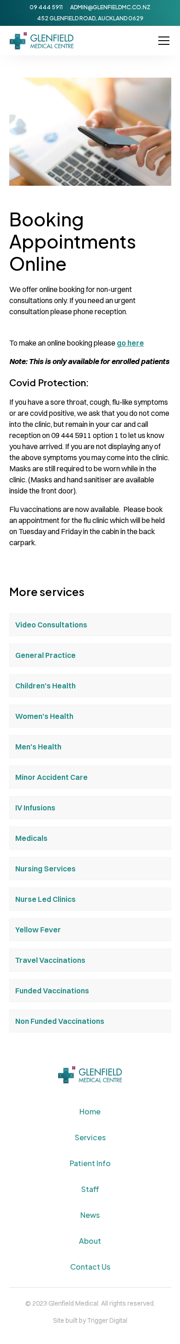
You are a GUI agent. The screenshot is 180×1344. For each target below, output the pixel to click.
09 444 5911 (46, 7)
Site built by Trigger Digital (90, 1320)
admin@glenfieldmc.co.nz (110, 7)
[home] (41, 41)
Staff (90, 1189)
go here (130, 342)
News (90, 1215)
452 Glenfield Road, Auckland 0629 (90, 18)
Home (90, 1111)
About (90, 1241)
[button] (162, 41)
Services (90, 1137)
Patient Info (90, 1163)
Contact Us (90, 1266)
